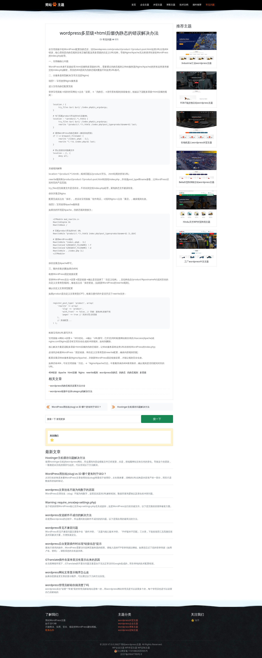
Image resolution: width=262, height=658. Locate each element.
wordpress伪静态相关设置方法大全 (67, 385)
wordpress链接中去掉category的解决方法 (70, 391)
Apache (62, 372)
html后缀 (72, 372)
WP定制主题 (144, 647)
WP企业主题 (118, 647)
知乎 (197, 620)
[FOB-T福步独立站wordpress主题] (196, 85)
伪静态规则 (132, 372)
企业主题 (144, 4)
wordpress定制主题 (128, 630)
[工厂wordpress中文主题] (196, 244)
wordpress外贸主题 (128, 620)
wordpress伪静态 (108, 372)
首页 (134, 4)
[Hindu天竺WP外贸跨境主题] (196, 204)
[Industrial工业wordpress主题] (196, 46)
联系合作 (49, 630)
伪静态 (122, 372)
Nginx (81, 372)
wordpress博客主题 (128, 626)
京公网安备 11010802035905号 (132, 650)
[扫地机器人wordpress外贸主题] (196, 125)
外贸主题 (157, 4)
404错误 (53, 372)
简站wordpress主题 (131, 644)
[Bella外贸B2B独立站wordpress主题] (196, 165)
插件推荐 (197, 4)
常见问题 (210, 4)
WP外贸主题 (131, 647)
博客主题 (170, 4)
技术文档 (184, 4)
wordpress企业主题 (128, 623)
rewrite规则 (92, 372)
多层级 (143, 372)
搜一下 (157, 419)
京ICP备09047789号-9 (131, 654)
